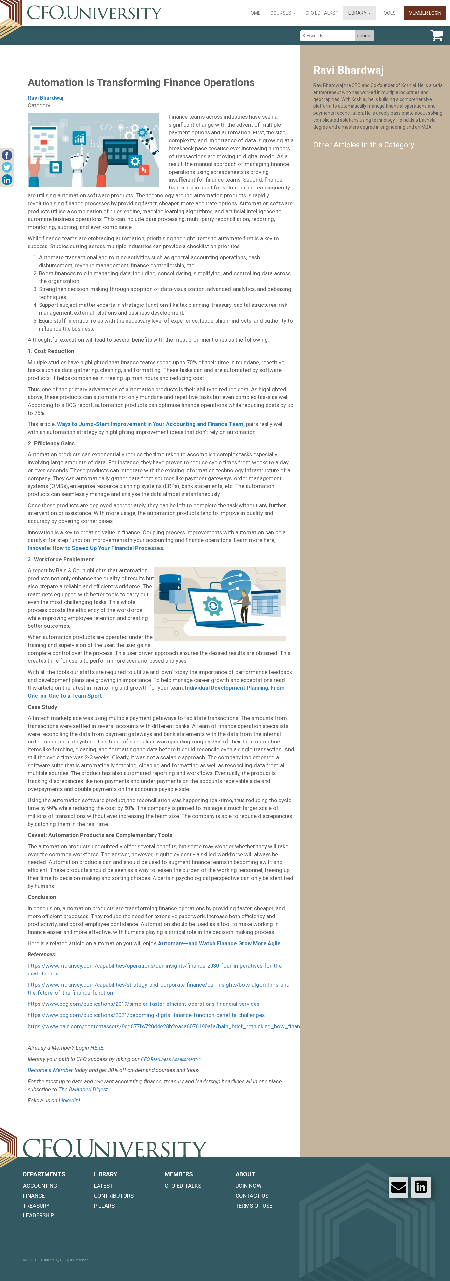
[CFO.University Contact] (398, 1187)
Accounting (40, 1185)
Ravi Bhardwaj (45, 97)
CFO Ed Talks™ (321, 12)
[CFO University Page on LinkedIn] (421, 1187)
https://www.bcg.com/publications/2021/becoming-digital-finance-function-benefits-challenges (146, 1015)
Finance (34, 1195)
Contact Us (252, 1195)
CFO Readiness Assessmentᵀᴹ (171, 1059)
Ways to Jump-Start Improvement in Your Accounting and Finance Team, (151, 424)
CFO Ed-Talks (183, 1185)
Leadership (38, 1215)
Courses (281, 12)
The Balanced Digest (83, 1089)
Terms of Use (254, 1205)
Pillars (104, 1205)
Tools (388, 12)
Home (254, 12)
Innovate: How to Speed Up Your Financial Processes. (96, 548)
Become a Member (50, 1070)
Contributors (114, 1195)
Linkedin (69, 1100)
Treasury (36, 1205)
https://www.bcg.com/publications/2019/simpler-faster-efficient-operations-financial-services (143, 1004)
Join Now (249, 1185)
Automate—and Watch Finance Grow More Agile (219, 943)
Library (358, 12)
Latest (103, 1185)
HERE (96, 1047)
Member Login (425, 12)
